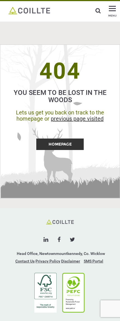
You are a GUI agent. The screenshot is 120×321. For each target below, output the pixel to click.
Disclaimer (70, 261)
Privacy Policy (47, 261)
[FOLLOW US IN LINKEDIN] (46, 239)
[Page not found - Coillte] (29, 10)
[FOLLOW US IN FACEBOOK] (59, 239)
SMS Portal (93, 261)
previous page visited (77, 118)
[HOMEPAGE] (60, 148)
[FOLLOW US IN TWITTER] (72, 239)
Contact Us (25, 261)
